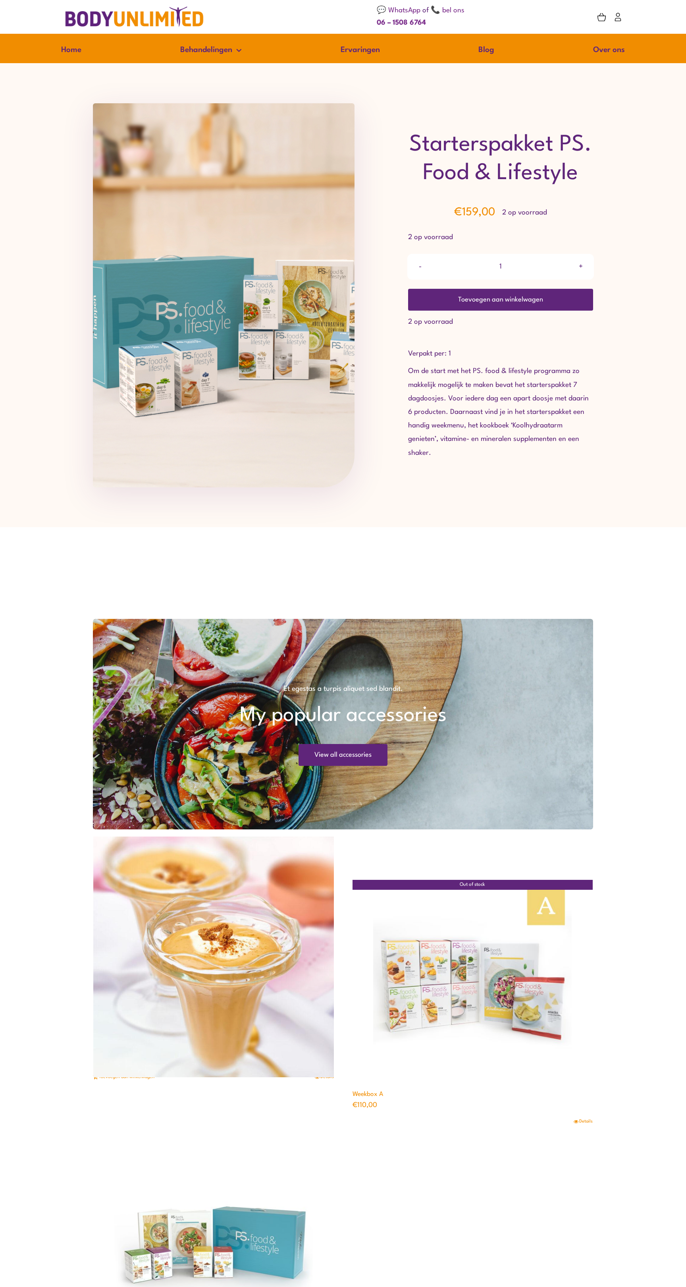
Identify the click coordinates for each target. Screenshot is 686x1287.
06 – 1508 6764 (401, 22)
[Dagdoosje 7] (213, 957)
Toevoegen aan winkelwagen (500, 299)
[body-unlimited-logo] (134, 9)
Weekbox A (368, 1094)
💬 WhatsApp (398, 10)
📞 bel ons (447, 10)
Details (586, 1121)
